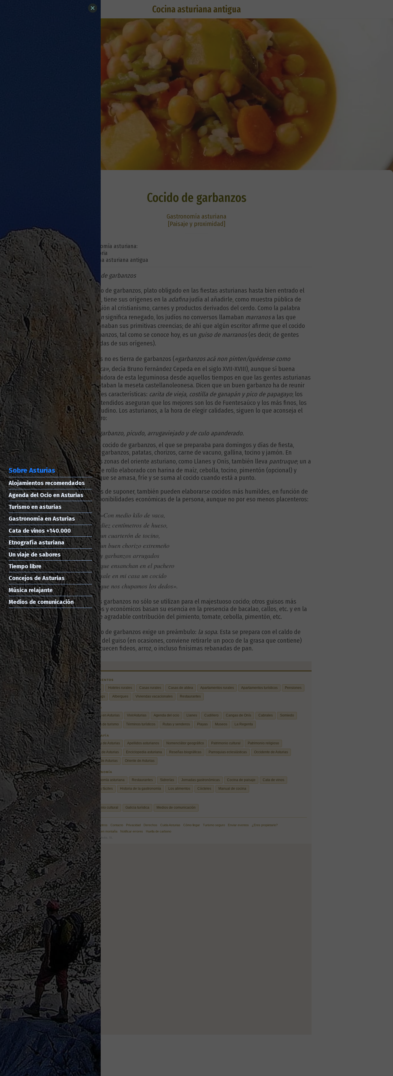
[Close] (92, 8)
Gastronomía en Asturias (42, 518)
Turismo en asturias (35, 506)
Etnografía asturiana (36, 542)
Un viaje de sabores (35, 554)
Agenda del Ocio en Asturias (46, 495)
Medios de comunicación (41, 601)
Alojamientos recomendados (47, 483)
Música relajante (31, 590)
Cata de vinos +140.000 (40, 530)
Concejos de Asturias (37, 578)
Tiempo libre (25, 566)
